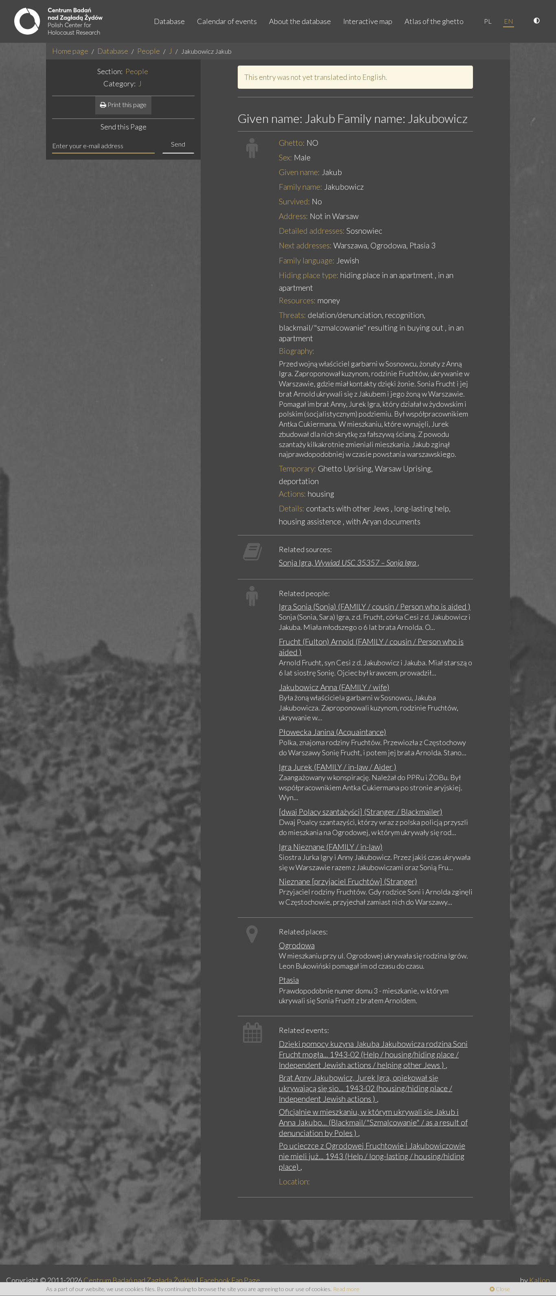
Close (502, 1288)
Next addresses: (305, 245)
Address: (293, 216)
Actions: (292, 493)
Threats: (292, 315)
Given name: (299, 172)
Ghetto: (292, 142)
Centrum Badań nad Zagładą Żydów (139, 1280)
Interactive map (367, 21)
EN (508, 21)
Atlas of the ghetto (434, 21)
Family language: (307, 260)
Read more (346, 1288)
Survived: (294, 201)
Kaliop (539, 1280)
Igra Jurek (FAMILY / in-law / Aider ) (337, 767)
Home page (70, 50)
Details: (291, 508)
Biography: (297, 350)
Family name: (300, 186)
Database (169, 21)
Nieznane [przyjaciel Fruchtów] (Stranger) (348, 881)
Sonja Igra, (347, 562)
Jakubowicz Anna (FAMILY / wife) (334, 687)
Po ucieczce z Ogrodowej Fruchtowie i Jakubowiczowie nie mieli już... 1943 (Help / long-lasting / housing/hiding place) (372, 1156)
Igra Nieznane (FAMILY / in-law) (331, 846)
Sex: (285, 157)
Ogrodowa (297, 945)
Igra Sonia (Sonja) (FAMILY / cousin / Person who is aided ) (375, 606)
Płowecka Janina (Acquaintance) (332, 732)
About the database (300, 21)
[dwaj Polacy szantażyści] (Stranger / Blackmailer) (360, 811)
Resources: (297, 300)
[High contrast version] (538, 21)
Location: (294, 1181)
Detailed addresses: (312, 230)
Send (178, 144)
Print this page (126, 104)
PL (488, 21)
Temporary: (297, 468)
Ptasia (289, 980)
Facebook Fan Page (229, 1280)
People (148, 50)
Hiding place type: (309, 275)
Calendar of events (227, 21)
